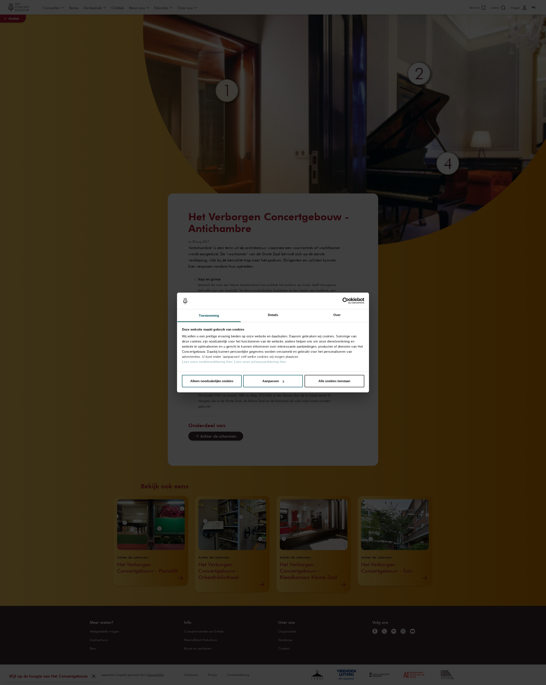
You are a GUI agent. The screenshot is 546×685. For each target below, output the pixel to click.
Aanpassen (270, 381)
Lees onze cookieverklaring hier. (207, 362)
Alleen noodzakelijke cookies (211, 381)
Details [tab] (273, 315)
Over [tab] (337, 315)
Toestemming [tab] (209, 315)
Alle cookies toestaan (334, 381)
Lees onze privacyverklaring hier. (260, 362)
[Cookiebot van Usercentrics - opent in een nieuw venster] (345, 301)
